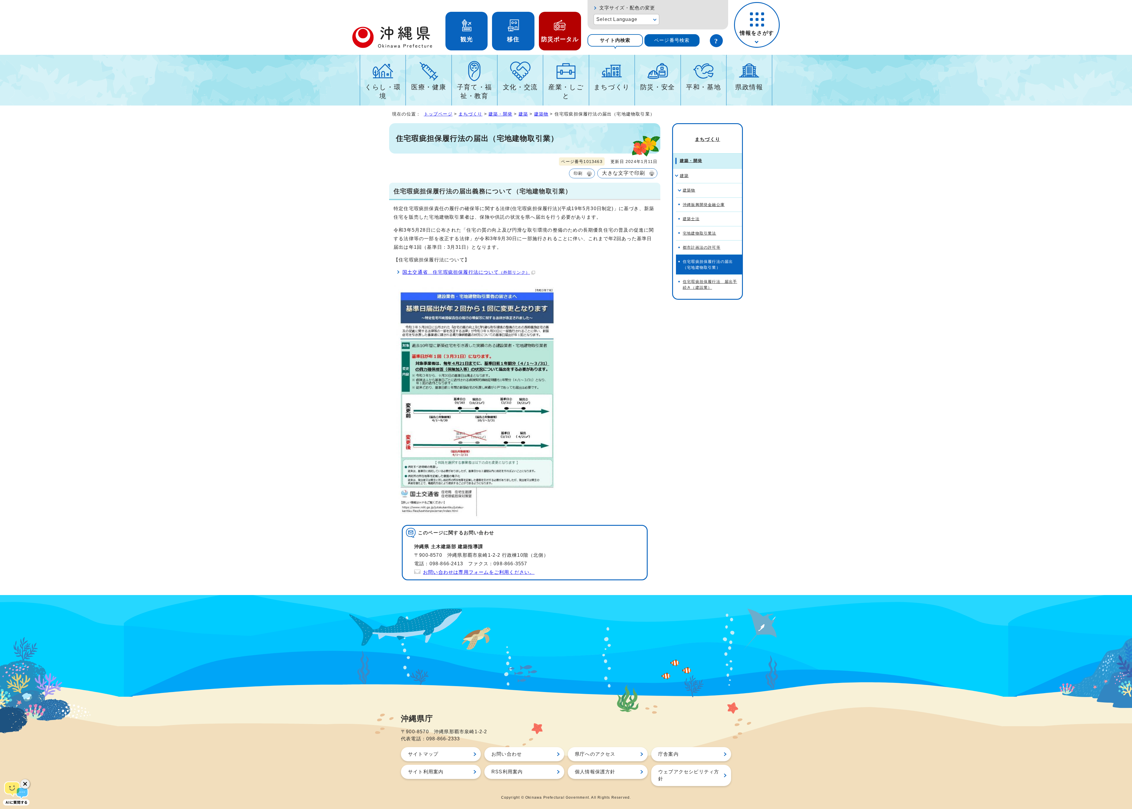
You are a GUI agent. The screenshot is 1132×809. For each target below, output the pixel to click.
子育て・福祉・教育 (474, 91)
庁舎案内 (668, 754)
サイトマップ (423, 754)
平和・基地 (703, 87)
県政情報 (749, 87)
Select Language (616, 19)
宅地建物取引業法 (699, 233)
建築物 (541, 113)
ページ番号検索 (672, 40)
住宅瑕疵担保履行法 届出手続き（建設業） (710, 284)
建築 (523, 113)
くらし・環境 (383, 91)
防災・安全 (657, 87)
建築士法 (691, 219)
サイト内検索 (615, 40)
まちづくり (612, 87)
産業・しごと (566, 91)
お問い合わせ (506, 754)
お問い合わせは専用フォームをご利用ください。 (478, 572)
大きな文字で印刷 (623, 173)
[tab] (615, 40)
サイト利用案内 (425, 771)
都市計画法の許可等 (701, 247)
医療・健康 (428, 87)
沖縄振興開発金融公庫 (704, 204)
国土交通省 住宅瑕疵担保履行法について (466, 272)
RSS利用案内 (507, 771)
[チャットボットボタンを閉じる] (25, 784)
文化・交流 (520, 87)
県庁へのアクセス (595, 754)
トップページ (438, 113)
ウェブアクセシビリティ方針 (688, 775)
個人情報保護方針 (595, 771)
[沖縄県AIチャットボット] (16, 793)
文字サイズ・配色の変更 (627, 7)
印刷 (578, 173)
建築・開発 (500, 113)
